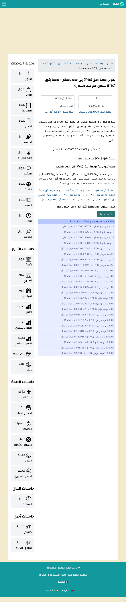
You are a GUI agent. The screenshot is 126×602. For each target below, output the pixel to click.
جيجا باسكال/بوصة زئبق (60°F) (58, 111)
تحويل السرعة (25, 233)
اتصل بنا (43, 574)
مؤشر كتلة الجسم (25, 394)
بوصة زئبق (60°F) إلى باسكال (99, 190)
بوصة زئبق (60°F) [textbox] (64, 98)
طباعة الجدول (106, 214)
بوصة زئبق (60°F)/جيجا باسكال (95, 111)
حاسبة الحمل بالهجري (23, 473)
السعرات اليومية (24, 426)
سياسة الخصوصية (77, 574)
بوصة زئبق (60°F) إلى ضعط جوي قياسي (59, 195)
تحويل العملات (25, 501)
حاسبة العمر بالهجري (24, 324)
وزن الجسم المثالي (24, 410)
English (66, 590)
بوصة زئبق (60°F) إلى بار (94, 195)
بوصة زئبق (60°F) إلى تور (55, 199)
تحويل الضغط (25, 170)
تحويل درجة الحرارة (25, 155)
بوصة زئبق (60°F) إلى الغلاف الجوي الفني (91, 199)
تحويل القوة (25, 202)
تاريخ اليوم (19, 353)
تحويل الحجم (25, 123)
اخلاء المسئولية (57, 574)
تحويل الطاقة (25, 139)
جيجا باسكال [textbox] (66, 106)
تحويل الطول (25, 76)
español (51, 590)
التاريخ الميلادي (25, 293)
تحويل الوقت (25, 218)
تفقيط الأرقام (25, 529)
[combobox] (58, 98)
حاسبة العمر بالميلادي (23, 340)
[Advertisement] (63, 30)
